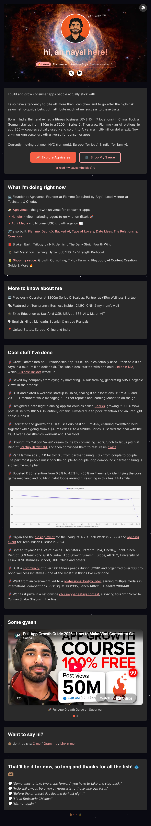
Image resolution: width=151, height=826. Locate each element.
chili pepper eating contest (79, 594)
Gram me (50, 743)
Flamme (34, 231)
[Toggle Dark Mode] (143, 8)
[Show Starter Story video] (77, 716)
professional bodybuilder (82, 581)
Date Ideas (104, 231)
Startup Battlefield (33, 447)
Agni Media (19, 223)
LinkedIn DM (124, 367)
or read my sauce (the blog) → (75, 167)
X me (37, 743)
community (31, 568)
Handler (17, 217)
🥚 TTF (73, 814)
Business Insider (29, 372)
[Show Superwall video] (74, 716)
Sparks (100, 406)
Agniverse (20, 210)
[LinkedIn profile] (79, 73)
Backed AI (62, 231)
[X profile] (71, 73)
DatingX (47, 231)
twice (112, 447)
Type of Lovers (83, 231)
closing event (45, 537)
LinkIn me (67, 743)
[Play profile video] (75, 28)
